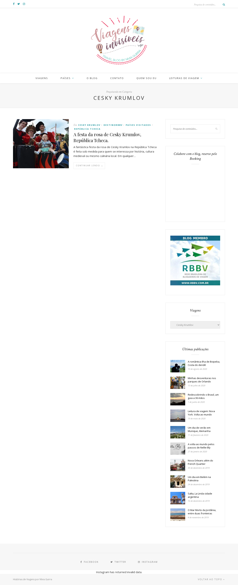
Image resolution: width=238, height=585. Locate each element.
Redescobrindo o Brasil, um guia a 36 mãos (203, 396)
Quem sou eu (146, 78)
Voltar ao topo (210, 579)
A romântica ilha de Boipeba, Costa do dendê (204, 363)
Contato (117, 78)
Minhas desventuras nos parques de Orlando (202, 379)
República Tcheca (87, 128)
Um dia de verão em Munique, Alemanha (199, 429)
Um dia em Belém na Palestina (199, 478)
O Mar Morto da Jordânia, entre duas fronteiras (202, 511)
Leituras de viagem (184, 78)
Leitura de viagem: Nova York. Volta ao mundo (201, 412)
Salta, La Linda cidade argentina (200, 495)
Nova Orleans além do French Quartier (200, 462)
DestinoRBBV (113, 125)
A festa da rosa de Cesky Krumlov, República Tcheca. (107, 137)
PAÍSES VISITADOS (138, 125)
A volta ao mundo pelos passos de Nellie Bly (201, 446)
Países (66, 78)
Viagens (42, 78)
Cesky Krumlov (89, 125)
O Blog (92, 78)
